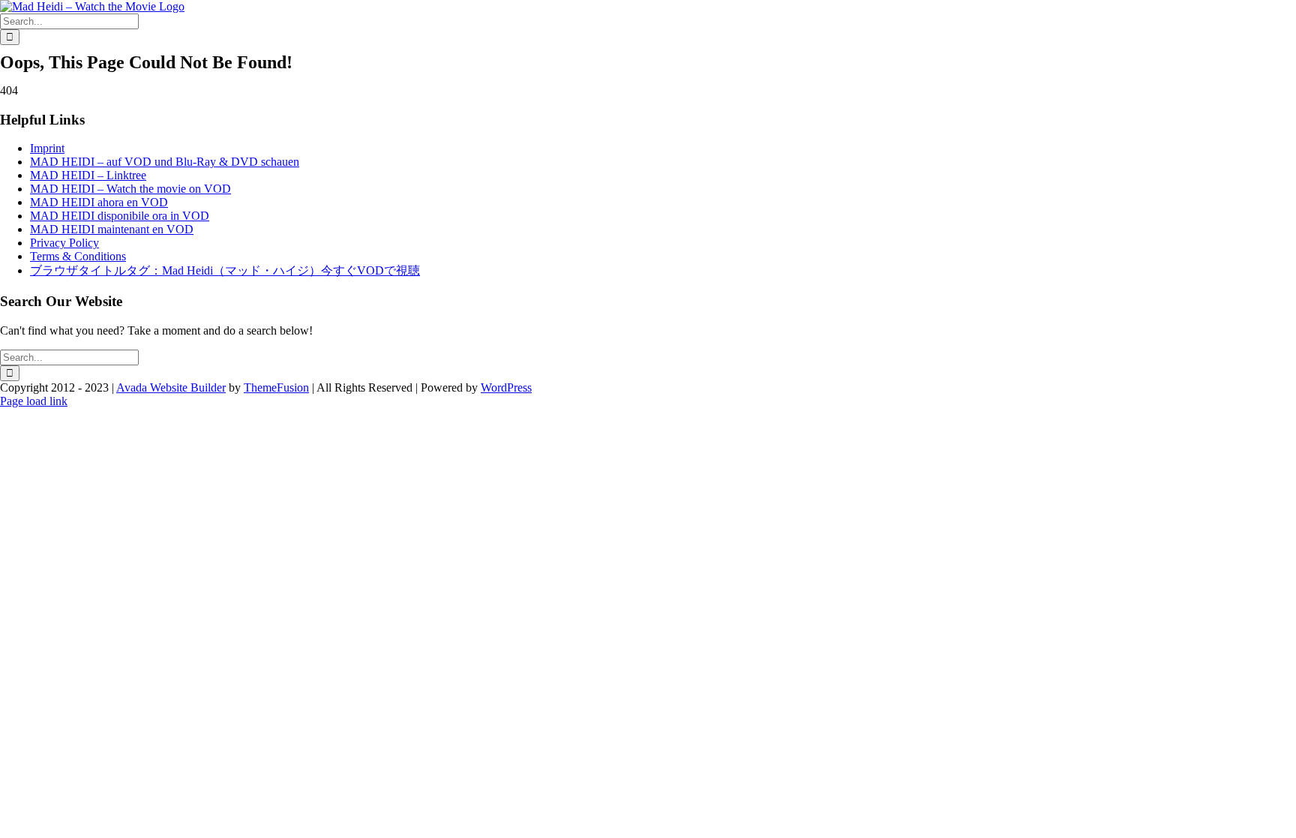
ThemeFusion (276, 387)
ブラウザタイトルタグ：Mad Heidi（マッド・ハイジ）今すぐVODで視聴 (225, 270)
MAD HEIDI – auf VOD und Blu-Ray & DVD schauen (164, 161)
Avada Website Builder (171, 387)
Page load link (34, 401)
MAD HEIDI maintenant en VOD (112, 229)
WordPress (506, 387)
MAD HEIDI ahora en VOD (99, 202)
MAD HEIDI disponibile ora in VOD (119, 215)
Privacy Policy (64, 242)
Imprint (47, 148)
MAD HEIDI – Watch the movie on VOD (130, 188)
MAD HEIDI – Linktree (88, 175)
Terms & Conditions (78, 256)
